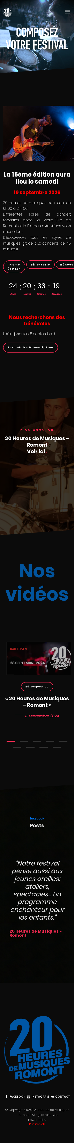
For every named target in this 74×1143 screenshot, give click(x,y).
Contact (62, 1097)
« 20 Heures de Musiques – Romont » (37, 702)
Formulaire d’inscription (30, 347)
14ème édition (14, 267)
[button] (11, 741)
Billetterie (40, 265)
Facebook (17, 1097)
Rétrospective (37, 686)
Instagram (40, 1097)
